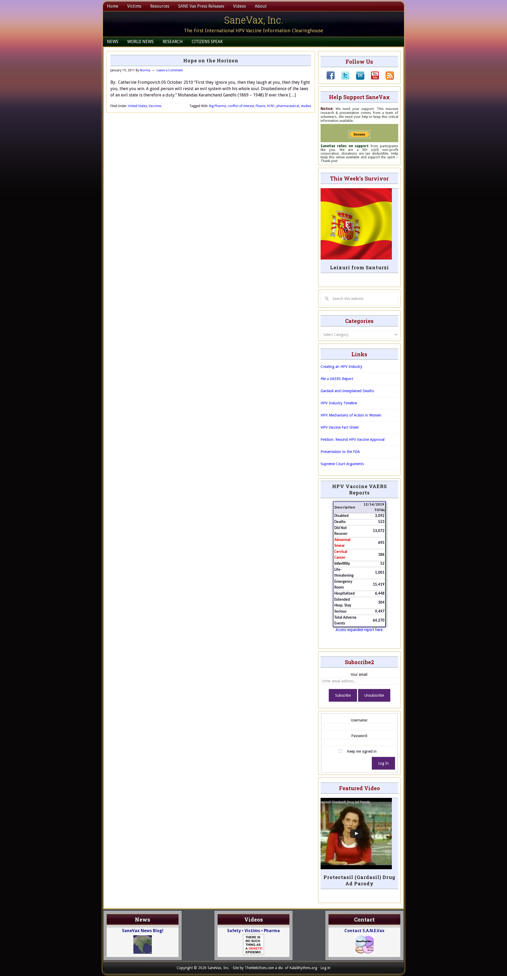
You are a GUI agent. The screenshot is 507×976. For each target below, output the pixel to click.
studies (306, 106)
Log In (383, 763)
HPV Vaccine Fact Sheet (340, 427)
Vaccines (155, 106)
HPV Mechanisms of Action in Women (351, 415)
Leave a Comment (170, 70)
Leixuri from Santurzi (359, 267)
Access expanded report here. (359, 630)
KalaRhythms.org (303, 968)
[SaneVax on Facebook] (330, 78)
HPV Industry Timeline (339, 403)
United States (137, 106)
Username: (359, 720)
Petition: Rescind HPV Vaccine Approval (352, 439)
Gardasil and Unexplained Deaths (347, 391)
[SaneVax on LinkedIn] (357, 78)
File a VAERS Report (337, 379)
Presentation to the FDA (340, 452)
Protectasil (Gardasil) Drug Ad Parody (359, 880)
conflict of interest (241, 106)
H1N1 (271, 106)
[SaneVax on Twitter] (342, 78)
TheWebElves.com (259, 968)
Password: (359, 736)
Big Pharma (217, 106)
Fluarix (260, 106)
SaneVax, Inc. (253, 19)
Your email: (359, 674)
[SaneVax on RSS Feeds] (386, 78)
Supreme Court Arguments (342, 464)
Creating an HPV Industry (341, 366)
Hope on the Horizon (210, 60)
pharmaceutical (287, 106)
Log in (325, 968)
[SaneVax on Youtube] (371, 78)
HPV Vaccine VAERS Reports (359, 489)
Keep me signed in (362, 751)
